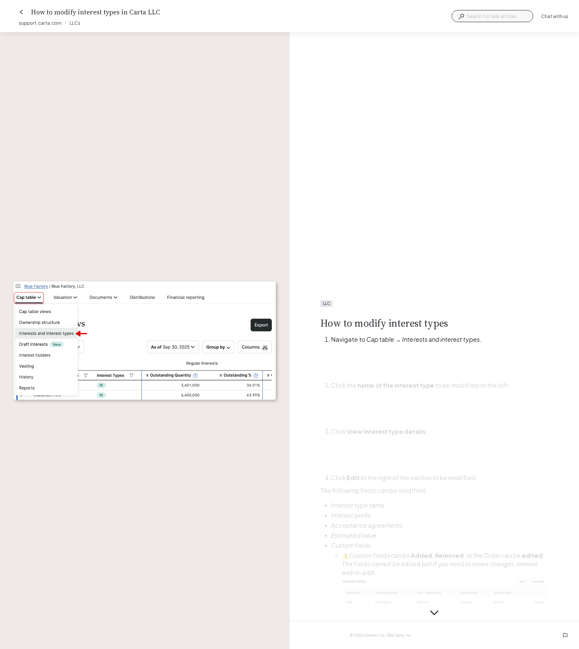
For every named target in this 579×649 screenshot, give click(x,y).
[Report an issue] (565, 635)
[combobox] (492, 16)
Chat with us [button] (554, 16)
